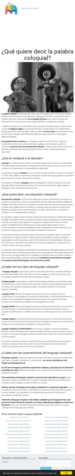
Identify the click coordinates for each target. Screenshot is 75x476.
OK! (66, 473)
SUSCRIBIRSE (46, 468)
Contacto (5, 462)
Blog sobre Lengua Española (30, 8)
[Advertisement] (37, 31)
